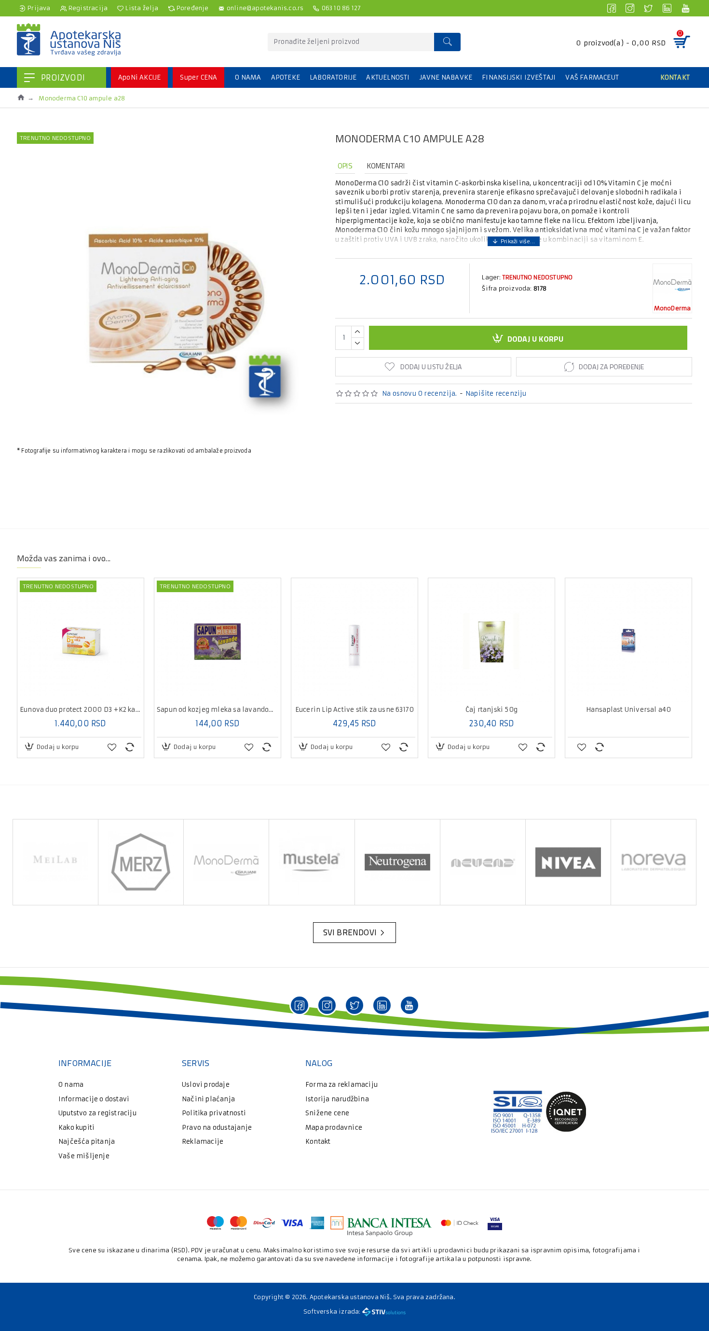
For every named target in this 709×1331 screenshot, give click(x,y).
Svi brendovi (350, 932)
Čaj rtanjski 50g (491, 710)
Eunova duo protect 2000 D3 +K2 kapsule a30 (80, 710)
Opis (345, 165)
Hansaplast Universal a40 (628, 710)
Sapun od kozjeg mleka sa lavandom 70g (217, 710)
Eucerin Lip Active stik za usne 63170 (354, 710)
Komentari (386, 165)
